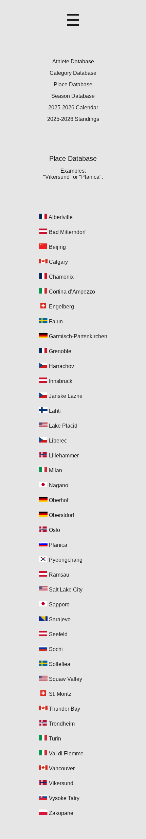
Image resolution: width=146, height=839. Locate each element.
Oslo (54, 530)
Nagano (58, 485)
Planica (58, 545)
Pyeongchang (66, 560)
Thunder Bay (64, 709)
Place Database (73, 84)
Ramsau (59, 575)
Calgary (58, 262)
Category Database (73, 73)
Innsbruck (60, 381)
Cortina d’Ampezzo (72, 292)
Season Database (73, 96)
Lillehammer (64, 455)
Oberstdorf (61, 515)
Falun (56, 321)
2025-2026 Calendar (73, 107)
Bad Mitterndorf (67, 232)
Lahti (55, 411)
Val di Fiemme (66, 753)
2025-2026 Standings (73, 119)
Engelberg (61, 306)
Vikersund (61, 783)
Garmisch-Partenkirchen (78, 336)
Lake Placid (63, 426)
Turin (55, 738)
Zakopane (61, 813)
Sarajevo (60, 619)
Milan (55, 470)
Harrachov (61, 366)
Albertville (61, 217)
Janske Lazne (66, 396)
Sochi (56, 649)
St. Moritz (60, 694)
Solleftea (59, 664)
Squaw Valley (65, 679)
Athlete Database (73, 61)
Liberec (58, 441)
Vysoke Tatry (64, 798)
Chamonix (61, 277)
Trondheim (62, 724)
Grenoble (60, 351)
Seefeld (58, 634)
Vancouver (62, 768)
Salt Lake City (66, 590)
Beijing (57, 247)
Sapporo (59, 604)
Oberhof (58, 500)
